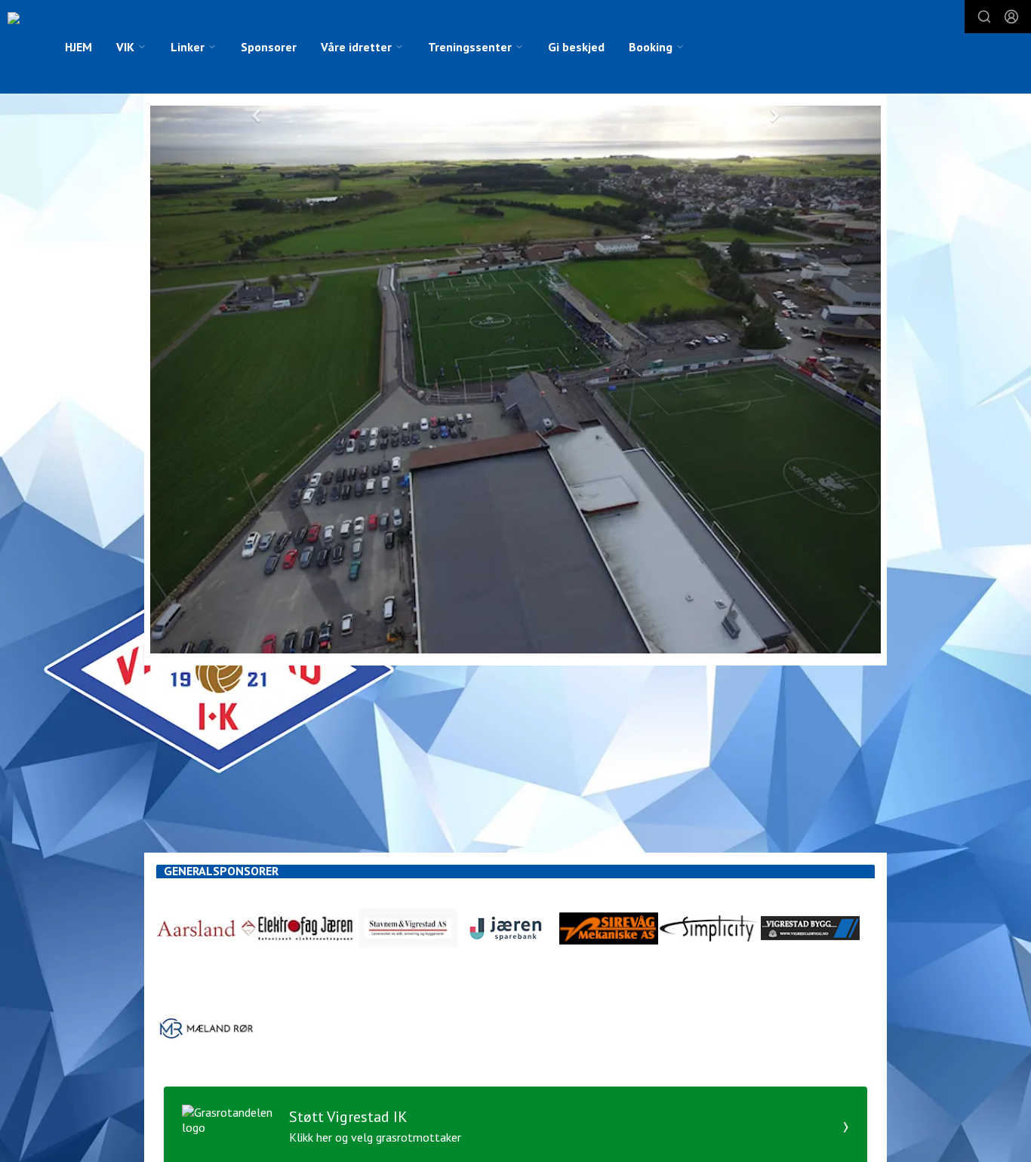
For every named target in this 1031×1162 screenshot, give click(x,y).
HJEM (78, 46)
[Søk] (984, 16)
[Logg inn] (1011, 16)
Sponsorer (269, 46)
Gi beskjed (576, 46)
